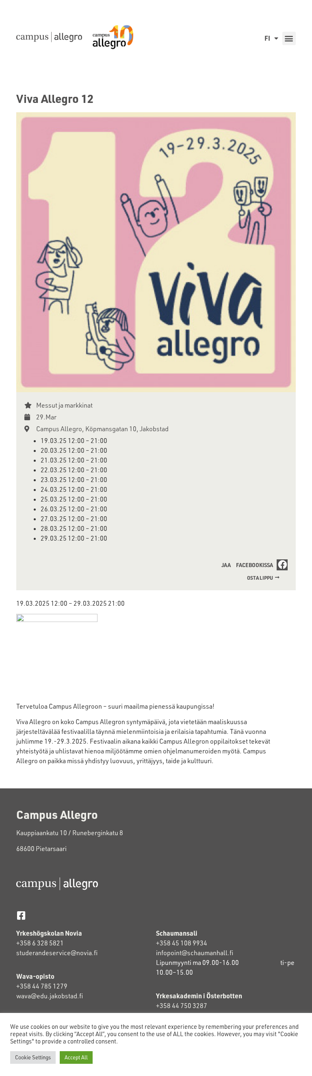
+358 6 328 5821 (40, 943)
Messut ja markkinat (64, 405)
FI (267, 38)
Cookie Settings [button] (33, 1057)
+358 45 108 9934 (181, 943)
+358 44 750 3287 (181, 1006)
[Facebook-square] (21, 915)
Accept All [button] (76, 1057)
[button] (289, 38)
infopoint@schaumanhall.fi (194, 953)
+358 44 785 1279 (41, 986)
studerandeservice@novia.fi (57, 953)
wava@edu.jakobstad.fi (49, 996)
